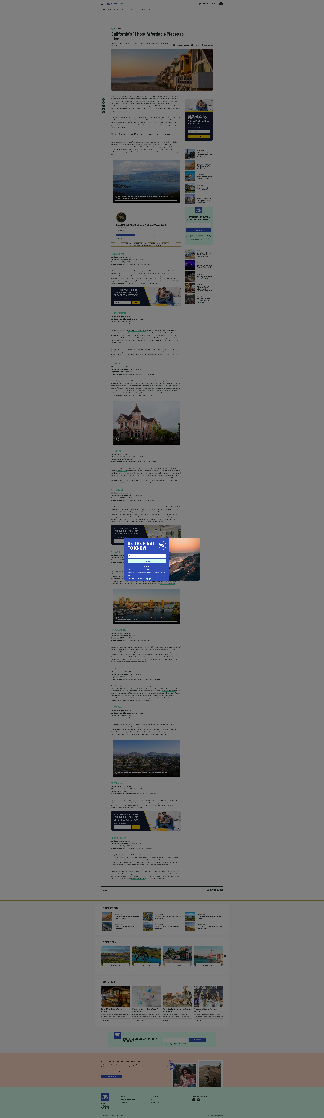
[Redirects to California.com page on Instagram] (147, 579)
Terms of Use (140, 574)
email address (132, 552)
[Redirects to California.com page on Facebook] (150, 579)
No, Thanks (147, 566)
